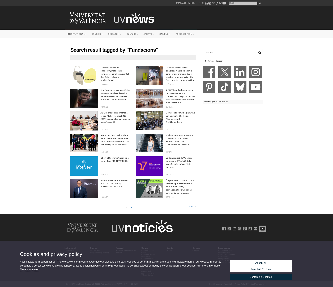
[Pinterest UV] (244, 228)
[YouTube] (255, 88)
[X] (224, 73)
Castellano (181, 3)
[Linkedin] (240, 73)
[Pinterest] (209, 88)
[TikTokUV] (249, 228)
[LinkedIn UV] (234, 228)
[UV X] (228, 228)
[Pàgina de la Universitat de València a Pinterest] (213, 3)
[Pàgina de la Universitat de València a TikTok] (216, 3)
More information (29, 269)
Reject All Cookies (260, 269)
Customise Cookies (261, 276)
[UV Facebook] (223, 228)
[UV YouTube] (262, 228)
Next (191, 206)
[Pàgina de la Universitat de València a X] (202, 3)
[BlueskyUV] (255, 228)
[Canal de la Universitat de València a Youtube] (224, 3)
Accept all (260, 262)
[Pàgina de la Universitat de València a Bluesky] (219, 3)
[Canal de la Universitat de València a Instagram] (209, 3)
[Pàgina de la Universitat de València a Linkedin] (206, 3)
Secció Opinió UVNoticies (216, 101)
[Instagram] (255, 73)
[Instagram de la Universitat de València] (239, 228)
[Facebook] (209, 73)
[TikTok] (224, 88)
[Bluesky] (240, 88)
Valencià (191, 3)
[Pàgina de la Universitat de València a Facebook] (199, 3)
